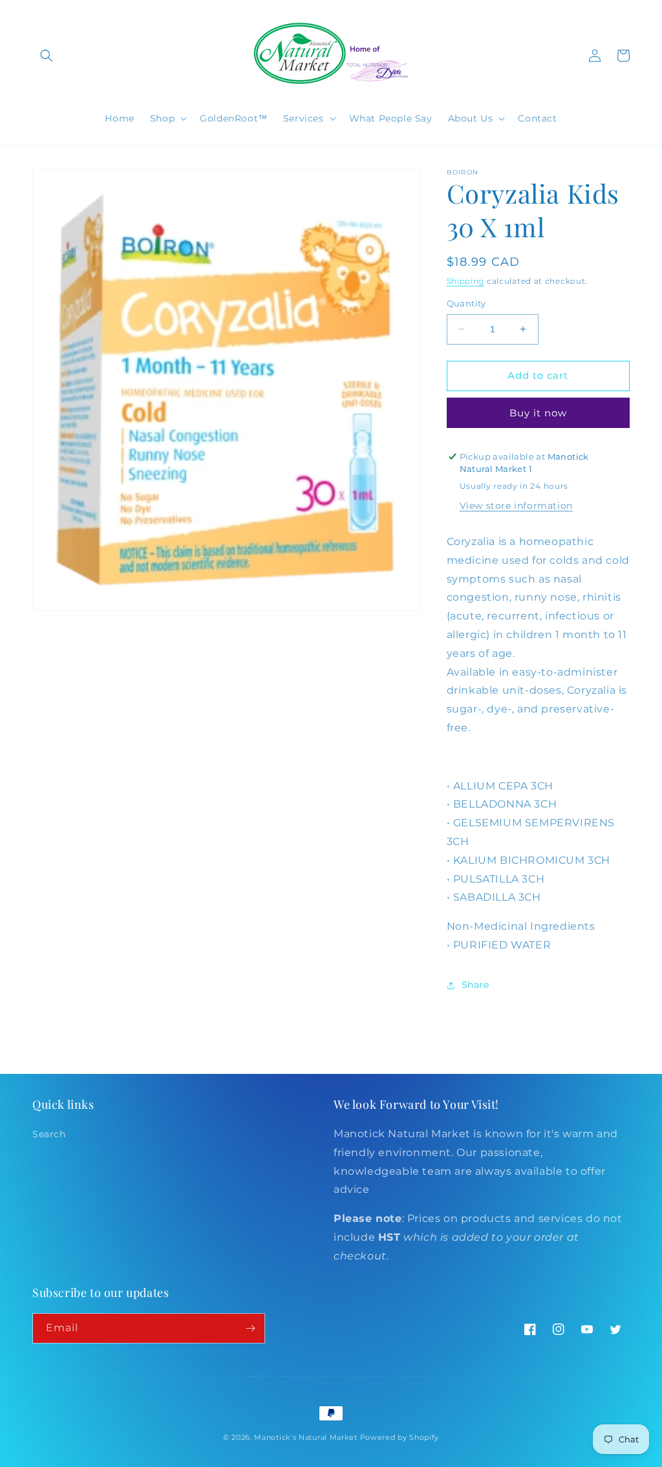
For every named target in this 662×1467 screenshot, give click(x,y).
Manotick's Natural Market (306, 1437)
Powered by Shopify (400, 1437)
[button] (46, 55)
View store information (516, 505)
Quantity (466, 303)
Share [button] (475, 984)
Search (49, 1134)
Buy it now (538, 413)
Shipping (466, 281)
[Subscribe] (250, 1328)
